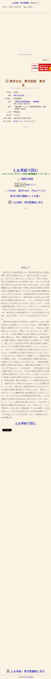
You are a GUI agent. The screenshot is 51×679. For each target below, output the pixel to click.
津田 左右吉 (18, 95)
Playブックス (39, 190)
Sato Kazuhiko (28, 677)
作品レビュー (31, 185)
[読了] (7, 81)
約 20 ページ (18, 121)
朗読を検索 (27, 179)
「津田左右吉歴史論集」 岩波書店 (26, 102)
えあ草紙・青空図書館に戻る (28, 202)
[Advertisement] (25, 32)
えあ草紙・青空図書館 (20, 3)
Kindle (12, 190)
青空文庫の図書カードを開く (25, 196)
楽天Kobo (23, 190)
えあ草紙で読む (25, 170)
